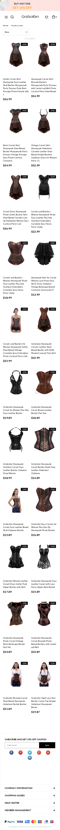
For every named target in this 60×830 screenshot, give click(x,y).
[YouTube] (48, 753)
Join (47, 745)
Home (5, 25)
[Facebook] (11, 753)
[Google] (39, 753)
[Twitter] (30, 753)
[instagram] (30, 758)
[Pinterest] (20, 753)
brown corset (17, 25)
